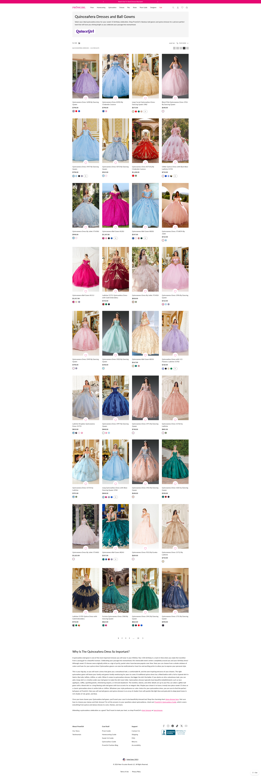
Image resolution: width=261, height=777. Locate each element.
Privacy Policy (136, 772)
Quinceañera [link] (112, 7)
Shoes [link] (135, 7)
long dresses (158, 710)
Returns (134, 742)
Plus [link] (128, 7)
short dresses (146, 710)
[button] (173, 7)
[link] (178, 7)
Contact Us (136, 731)
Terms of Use (124, 772)
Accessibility (136, 745)
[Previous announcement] (103, 2)
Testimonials (76, 734)
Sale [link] (160, 7)
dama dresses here (172, 699)
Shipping (135, 734)
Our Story (76, 731)
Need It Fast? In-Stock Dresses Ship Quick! (130, 1)
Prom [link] (92, 7)
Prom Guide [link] (143, 7)
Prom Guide (106, 731)
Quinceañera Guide (109, 742)
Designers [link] (153, 7)
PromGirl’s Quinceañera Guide (165, 702)
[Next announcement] (157, 2)
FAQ (133, 738)
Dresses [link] (121, 7)
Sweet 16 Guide (107, 738)
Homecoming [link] (101, 7)
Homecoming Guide (109, 734)
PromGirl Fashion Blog (110, 745)
